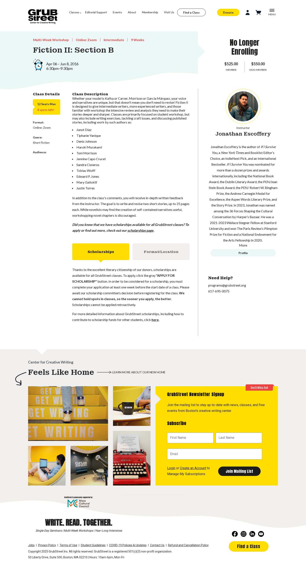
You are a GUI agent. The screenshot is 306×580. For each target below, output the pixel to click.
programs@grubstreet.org (227, 285)
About (132, 12)
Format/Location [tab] (161, 252)
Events (117, 12)
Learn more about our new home (138, 372)
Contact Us (157, 545)
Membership (150, 12)
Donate (228, 12)
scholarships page (140, 230)
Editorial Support (96, 12)
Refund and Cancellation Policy (188, 545)
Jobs (31, 545)
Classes (74, 12)
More (243, 245)
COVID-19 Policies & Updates (128, 545)
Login (171, 468)
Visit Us (169, 12)
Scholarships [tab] (101, 252)
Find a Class (191, 12)
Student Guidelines (93, 545)
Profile (243, 253)
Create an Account (193, 468)
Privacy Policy (47, 545)
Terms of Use (68, 545)
